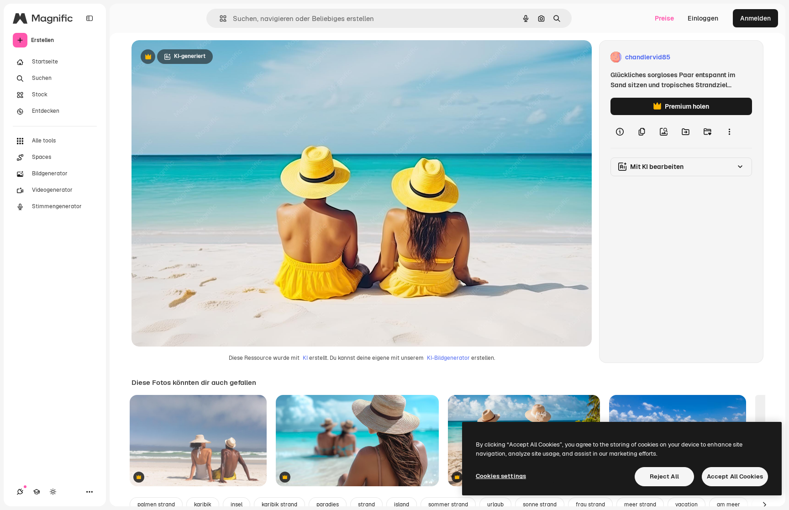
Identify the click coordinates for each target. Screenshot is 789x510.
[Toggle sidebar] (89, 18)
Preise (664, 18)
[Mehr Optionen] (729, 131)
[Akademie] (36, 491)
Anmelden (755, 18)
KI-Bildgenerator (448, 358)
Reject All (664, 476)
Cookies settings (501, 476)
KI (305, 358)
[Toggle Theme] (53, 491)
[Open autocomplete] (219, 18)
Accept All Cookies (735, 476)
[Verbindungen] (20, 491)
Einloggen (703, 18)
